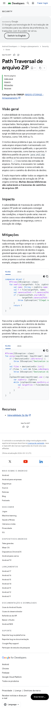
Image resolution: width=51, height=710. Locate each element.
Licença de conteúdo (36, 443)
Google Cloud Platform (12, 677)
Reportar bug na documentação (15, 639)
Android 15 (6, 579)
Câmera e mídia (8, 524)
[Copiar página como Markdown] (40, 68)
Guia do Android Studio (12, 607)
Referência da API (9, 616)
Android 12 (6, 592)
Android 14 (6, 584)
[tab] (8, 272)
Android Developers (9, 46)
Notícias (5, 492)
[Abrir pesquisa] (28, 3)
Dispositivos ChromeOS (11, 552)
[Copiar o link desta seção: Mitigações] (21, 235)
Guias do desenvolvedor (12, 611)
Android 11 (6, 596)
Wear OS (6, 547)
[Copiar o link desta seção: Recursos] (18, 409)
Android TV (6, 560)
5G (3, 532)
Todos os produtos (10, 681)
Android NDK (7, 624)
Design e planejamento (30, 46)
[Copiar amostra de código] (47, 276)
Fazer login (42, 3)
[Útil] (14, 55)
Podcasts (6, 500)
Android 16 (6, 575)
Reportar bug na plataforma (13, 635)
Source (5, 488)
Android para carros (10, 556)
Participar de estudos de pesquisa (16, 647)
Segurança (6, 483)
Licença (18, 691)
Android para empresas (12, 479)
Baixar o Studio (8, 620)
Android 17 (6, 571)
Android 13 (6, 588)
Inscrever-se (40, 697)
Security (7, 11)
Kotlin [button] (8, 272)
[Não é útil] (18, 55)
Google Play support (10, 643)
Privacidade (7, 528)
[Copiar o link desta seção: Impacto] (17, 199)
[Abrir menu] (4, 3)
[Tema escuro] (44, 276)
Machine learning (9, 515)
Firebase (5, 673)
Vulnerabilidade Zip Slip (17, 415)
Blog (4, 496)
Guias (7, 49)
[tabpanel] (25, 295)
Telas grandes (7, 543)
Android (5, 475)
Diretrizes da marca (32, 691)
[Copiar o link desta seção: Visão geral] (21, 109)
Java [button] (19, 272)
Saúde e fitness (8, 520)
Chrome (5, 668)
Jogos (4, 511)
